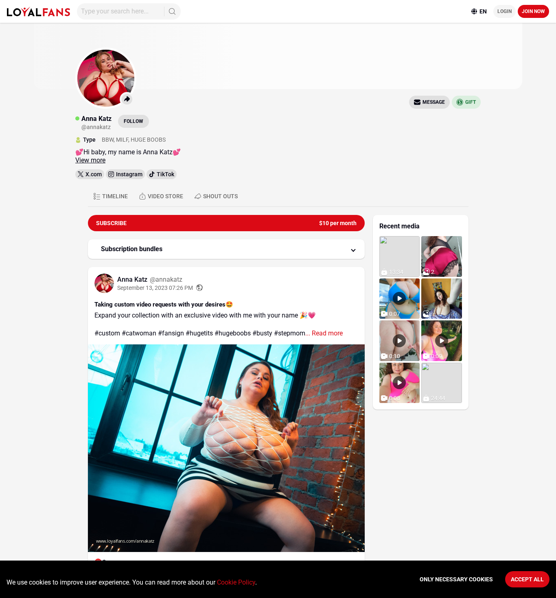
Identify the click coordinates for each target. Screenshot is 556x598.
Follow (133, 121)
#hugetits (199, 333)
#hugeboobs (233, 333)
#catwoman (139, 333)
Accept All (527, 579)
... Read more (324, 333)
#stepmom (289, 333)
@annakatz (166, 279)
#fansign (171, 333)
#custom (107, 333)
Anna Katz (133, 279)
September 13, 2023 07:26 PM (155, 288)
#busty (262, 333)
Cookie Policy (236, 582)
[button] (226, 249)
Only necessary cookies (456, 579)
